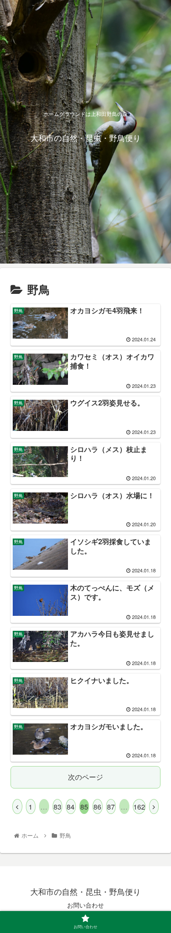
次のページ (85, 777)
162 (139, 807)
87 (111, 807)
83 (57, 807)
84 (71, 807)
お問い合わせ (85, 904)
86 (97, 807)
